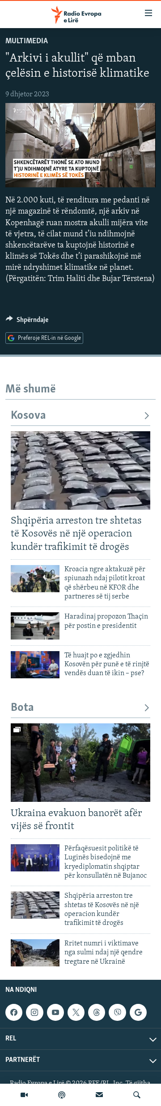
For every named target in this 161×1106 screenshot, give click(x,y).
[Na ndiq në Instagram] (34, 1012)
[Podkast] (61, 1095)
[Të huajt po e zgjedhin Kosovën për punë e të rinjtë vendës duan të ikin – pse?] (35, 664)
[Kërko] (136, 1095)
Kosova (28, 416)
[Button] (27, 322)
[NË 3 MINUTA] (99, 1095)
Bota (22, 708)
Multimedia (26, 41)
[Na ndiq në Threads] (96, 1012)
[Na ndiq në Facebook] (13, 1012)
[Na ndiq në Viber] (117, 1012)
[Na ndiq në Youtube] (55, 1012)
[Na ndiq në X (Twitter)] (76, 1012)
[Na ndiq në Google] (138, 1012)
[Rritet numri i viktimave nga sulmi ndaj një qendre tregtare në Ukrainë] (35, 952)
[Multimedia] (24, 1095)
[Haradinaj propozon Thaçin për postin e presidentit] (35, 626)
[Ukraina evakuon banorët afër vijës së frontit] (80, 762)
